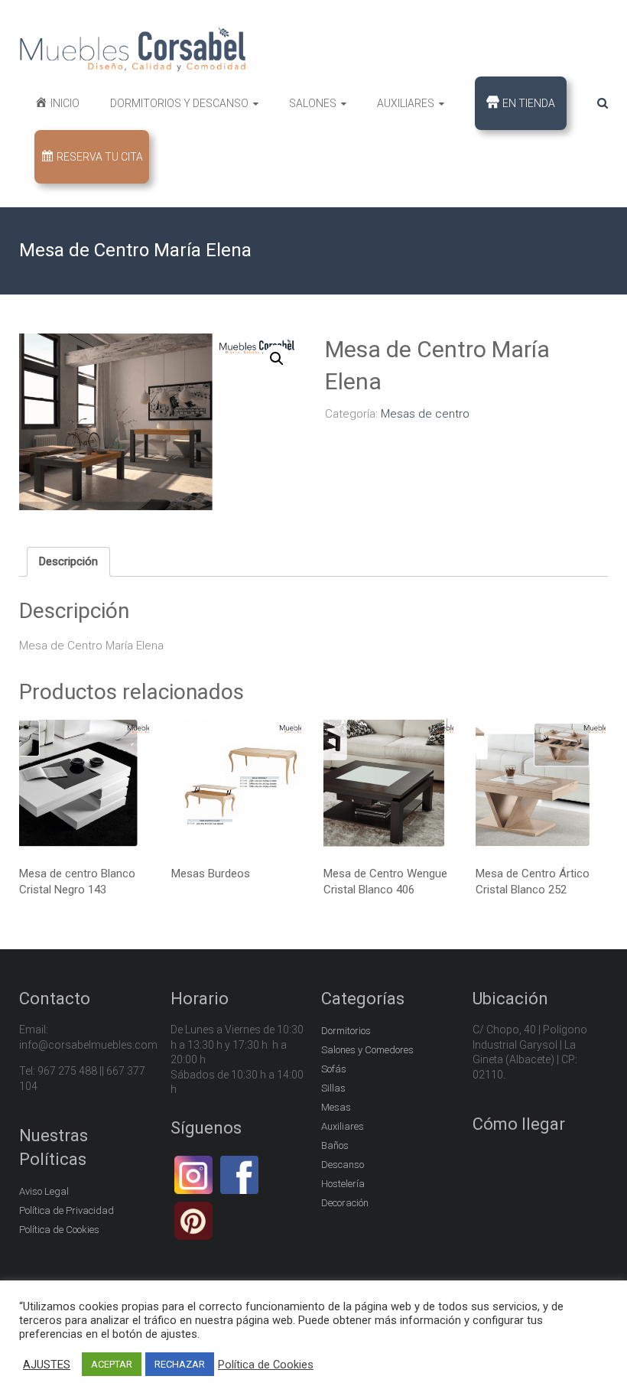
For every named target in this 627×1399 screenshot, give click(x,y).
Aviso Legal (44, 1191)
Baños (335, 1145)
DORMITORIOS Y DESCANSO (179, 103)
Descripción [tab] (68, 561)
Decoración (345, 1203)
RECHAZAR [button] (179, 1364)
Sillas (333, 1088)
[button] (277, 359)
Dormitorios (346, 1030)
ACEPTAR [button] (111, 1364)
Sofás (333, 1069)
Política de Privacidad (66, 1210)
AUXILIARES (405, 103)
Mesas (336, 1107)
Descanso (342, 1164)
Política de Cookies (59, 1229)
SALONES (312, 103)
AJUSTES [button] (46, 1364)
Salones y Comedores (367, 1050)
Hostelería (343, 1183)
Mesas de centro (425, 414)
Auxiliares (342, 1126)
